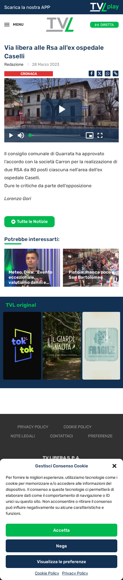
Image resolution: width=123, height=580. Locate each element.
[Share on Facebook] (91, 73)
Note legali (23, 436)
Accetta (61, 530)
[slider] (55, 135)
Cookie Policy (47, 573)
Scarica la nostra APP (27, 7)
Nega (61, 546)
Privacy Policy (75, 573)
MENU (15, 24)
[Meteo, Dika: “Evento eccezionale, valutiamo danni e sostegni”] (31, 268)
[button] (114, 466)
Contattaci (61, 436)
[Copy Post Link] (115, 73)
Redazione (13, 64)
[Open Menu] (6, 24)
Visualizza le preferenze (61, 561)
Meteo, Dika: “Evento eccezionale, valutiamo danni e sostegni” (30, 277)
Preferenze (100, 436)
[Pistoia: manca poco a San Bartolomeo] (91, 268)
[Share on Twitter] (99, 73)
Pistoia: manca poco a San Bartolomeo (91, 275)
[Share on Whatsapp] (107, 73)
